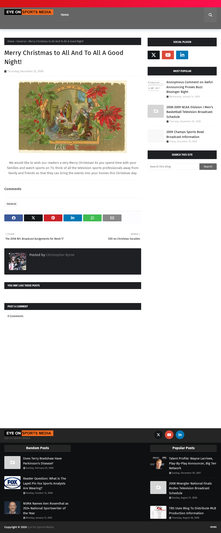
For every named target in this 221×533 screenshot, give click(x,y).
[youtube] (168, 55)
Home (11, 41)
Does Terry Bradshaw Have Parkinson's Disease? (42, 460)
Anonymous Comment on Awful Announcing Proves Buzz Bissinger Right (189, 87)
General (21, 41)
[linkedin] (182, 55)
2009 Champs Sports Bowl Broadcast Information (185, 134)
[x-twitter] (154, 55)
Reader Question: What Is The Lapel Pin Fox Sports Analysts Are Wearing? (44, 483)
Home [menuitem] (65, 15)
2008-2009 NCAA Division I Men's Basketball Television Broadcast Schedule (189, 112)
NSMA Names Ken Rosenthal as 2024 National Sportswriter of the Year (45, 508)
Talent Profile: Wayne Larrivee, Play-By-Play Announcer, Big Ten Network (192, 463)
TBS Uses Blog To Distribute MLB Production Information (192, 510)
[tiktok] (196, 55)
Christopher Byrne (59, 255)
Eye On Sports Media (40, 527)
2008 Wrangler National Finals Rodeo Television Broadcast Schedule (190, 488)
